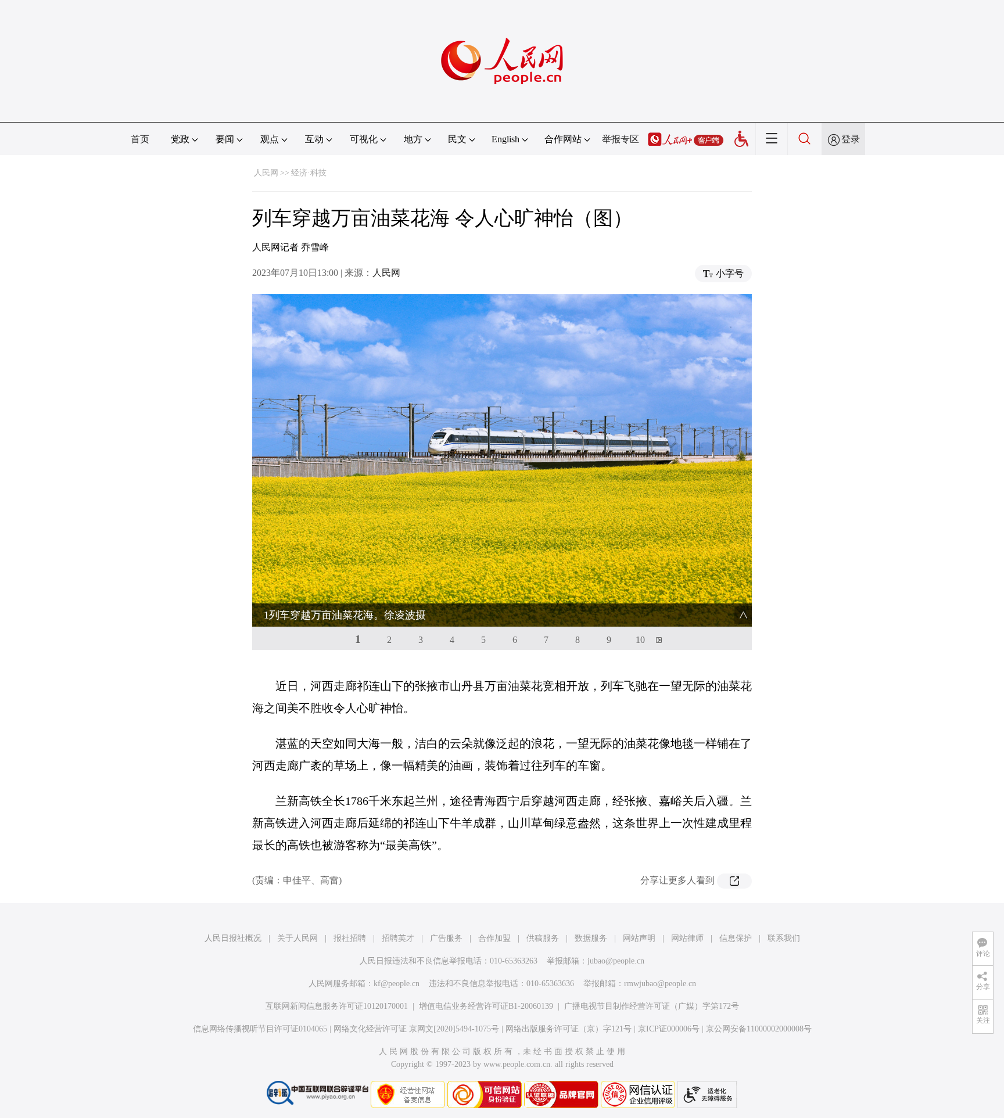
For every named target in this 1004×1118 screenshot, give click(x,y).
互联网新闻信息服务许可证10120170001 (337, 1006)
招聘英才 (398, 938)
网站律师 (687, 938)
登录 (850, 139)
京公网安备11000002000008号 (759, 1028)
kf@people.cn (396, 983)
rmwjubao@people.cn (660, 983)
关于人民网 (297, 938)
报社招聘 (350, 938)
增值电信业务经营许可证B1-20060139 (486, 1006)
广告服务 (446, 938)
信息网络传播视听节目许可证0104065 (260, 1028)
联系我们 (784, 938)
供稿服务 (542, 938)
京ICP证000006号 (669, 1028)
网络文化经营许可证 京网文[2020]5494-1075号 (416, 1028)
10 (640, 640)
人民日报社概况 (233, 938)
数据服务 (591, 938)
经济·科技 (309, 172)
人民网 (266, 172)
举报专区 (620, 139)
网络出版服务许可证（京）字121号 (568, 1028)
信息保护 (735, 938)
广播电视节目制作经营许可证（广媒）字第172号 (651, 1006)
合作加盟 (494, 938)
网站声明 (639, 938)
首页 (140, 139)
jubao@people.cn (615, 961)
